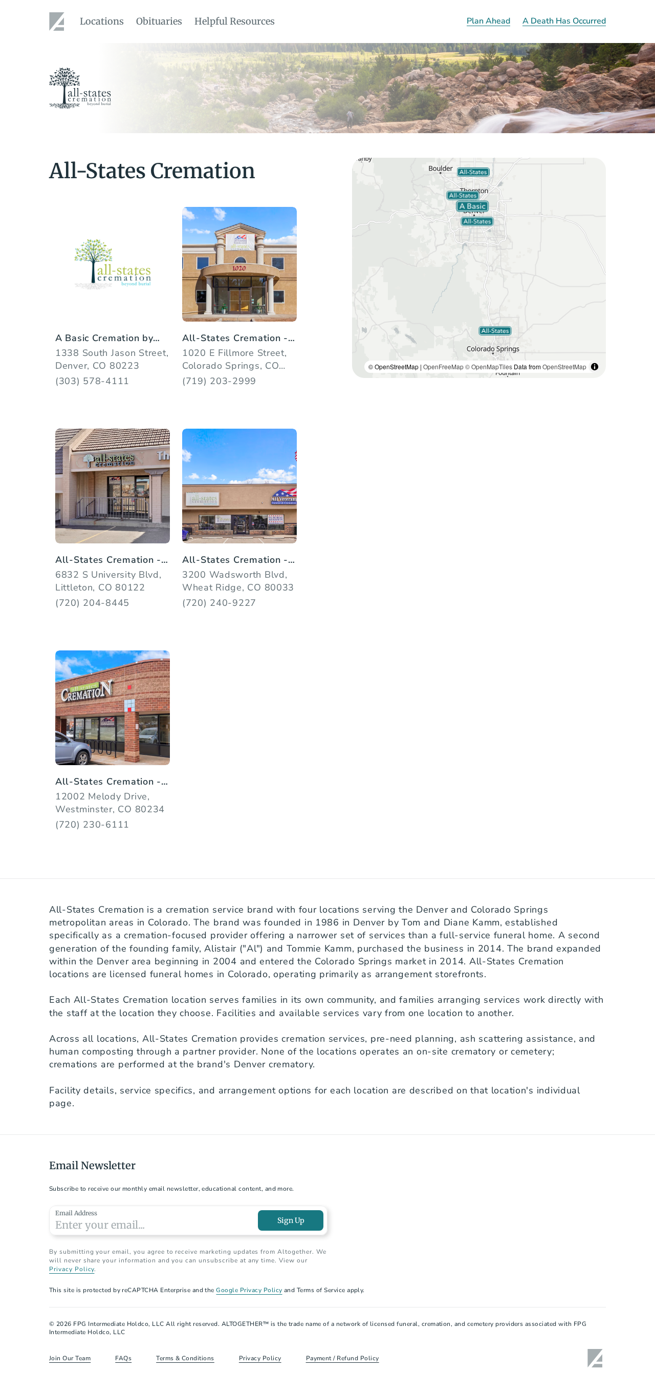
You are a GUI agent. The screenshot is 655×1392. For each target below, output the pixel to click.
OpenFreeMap (443, 366)
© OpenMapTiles (488, 366)
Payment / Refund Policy (342, 1358)
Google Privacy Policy (249, 1290)
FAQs (123, 1358)
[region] (479, 268)
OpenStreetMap (564, 366)
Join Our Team (70, 1358)
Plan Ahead (488, 21)
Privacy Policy (71, 1269)
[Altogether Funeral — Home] (58, 21)
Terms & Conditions (185, 1358)
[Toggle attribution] (594, 367)
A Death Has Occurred (564, 21)
